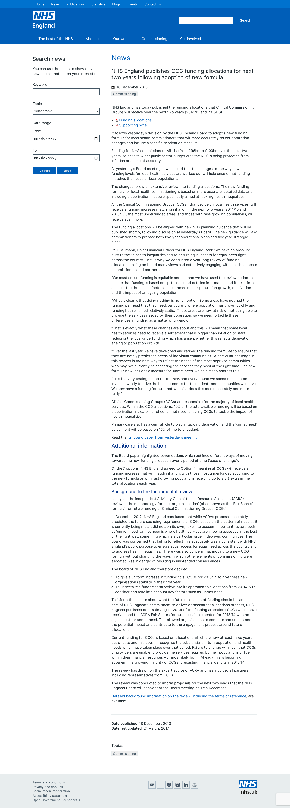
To (35, 150)
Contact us (152, 4)
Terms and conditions (49, 782)
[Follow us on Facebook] (169, 787)
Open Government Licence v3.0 (56, 800)
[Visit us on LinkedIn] (186, 787)
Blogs (116, 4)
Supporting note (133, 125)
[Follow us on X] (160, 787)
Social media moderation (51, 791)
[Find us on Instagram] (177, 787)
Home (40, 4)
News (55, 4)
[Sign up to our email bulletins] (152, 787)
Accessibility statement (50, 796)
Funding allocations (135, 120)
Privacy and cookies (48, 787)
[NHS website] (248, 793)
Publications (75, 4)
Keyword (40, 85)
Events (132, 4)
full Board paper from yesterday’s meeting (162, 437)
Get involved (190, 39)
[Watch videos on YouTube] (194, 787)
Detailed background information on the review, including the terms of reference (178, 696)
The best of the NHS (55, 39)
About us (93, 39)
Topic (37, 104)
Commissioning (154, 39)
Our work (121, 39)
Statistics (98, 4)
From (37, 131)
